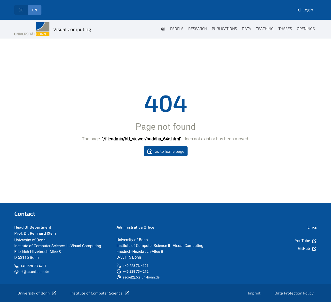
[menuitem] (163, 29)
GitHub (304, 248)
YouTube (302, 240)
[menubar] (238, 29)
